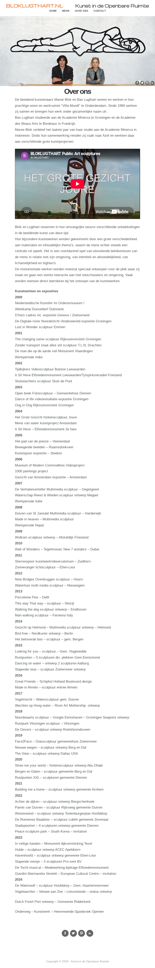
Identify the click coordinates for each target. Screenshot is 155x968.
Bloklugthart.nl (34, 5)
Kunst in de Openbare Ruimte (112, 5)
